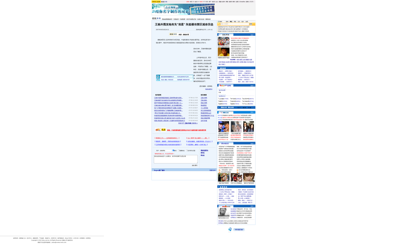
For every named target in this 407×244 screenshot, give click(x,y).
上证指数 (221, 99)
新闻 (188, 1)
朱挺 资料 (204, 103)
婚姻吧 (233, 104)
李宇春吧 (233, 99)
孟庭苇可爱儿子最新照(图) (244, 163)
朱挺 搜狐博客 (205, 118)
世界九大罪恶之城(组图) (243, 159)
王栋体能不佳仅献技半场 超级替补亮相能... (168, 100)
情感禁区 (204, 105)
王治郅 (227, 62)
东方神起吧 (246, 101)
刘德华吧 (233, 101)
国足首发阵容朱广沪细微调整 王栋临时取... (168, 110)
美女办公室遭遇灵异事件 (226, 161)
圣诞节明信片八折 (223, 139)
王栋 (219, 92)
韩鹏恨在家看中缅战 (223, 58)
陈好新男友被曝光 (248, 139)
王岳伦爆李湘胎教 (226, 172)
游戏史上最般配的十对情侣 (244, 168)
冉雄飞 (233, 49)
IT (204, 1)
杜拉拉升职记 (237, 115)
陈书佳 (233, 53)
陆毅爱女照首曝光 (248, 137)
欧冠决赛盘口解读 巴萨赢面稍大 (240, 38)
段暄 (232, 40)
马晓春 (233, 57)
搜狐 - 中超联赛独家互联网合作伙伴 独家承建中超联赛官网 (186, 130)
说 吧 (229, 85)
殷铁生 (234, 62)
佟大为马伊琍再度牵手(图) (244, 148)
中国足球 (176, 19)
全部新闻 (82, 238)
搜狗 (247, 1)
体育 (191, 1)
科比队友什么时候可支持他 (243, 46)
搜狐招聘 (35, 238)
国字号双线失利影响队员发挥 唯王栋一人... (168, 103)
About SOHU (68, 238)
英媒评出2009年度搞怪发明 (244, 211)
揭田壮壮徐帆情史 (224, 133)
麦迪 (245, 62)
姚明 (241, 59)
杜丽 (250, 59)
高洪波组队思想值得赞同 (242, 44)
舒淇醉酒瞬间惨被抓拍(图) (244, 155)
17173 (251, 1)
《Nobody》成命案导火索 (226, 163)
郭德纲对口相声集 (227, 115)
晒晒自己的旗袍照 (229, 223)
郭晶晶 (223, 62)
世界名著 (235, 117)
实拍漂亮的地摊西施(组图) (244, 157)
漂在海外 (220, 221)
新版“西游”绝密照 (224, 183)
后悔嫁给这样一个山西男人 (244, 215)
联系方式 (53, 238)
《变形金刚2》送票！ (227, 170)
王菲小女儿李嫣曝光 (236, 183)
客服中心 (47, 238)
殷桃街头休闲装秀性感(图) (226, 151)
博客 (227, 1)
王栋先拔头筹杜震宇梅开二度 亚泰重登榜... (168, 105)
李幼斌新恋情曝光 (248, 135)
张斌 (232, 55)
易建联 (247, 59)
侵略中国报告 (245, 31)
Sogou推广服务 (159, 170)
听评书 (220, 115)
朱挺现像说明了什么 (207, 115)
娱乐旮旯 (233, 213)
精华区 (203, 152)
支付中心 (29, 238)
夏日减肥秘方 (237, 29)
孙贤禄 (233, 44)
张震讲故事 (244, 115)
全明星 (241, 62)
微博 (230, 1)
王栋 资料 (204, 98)
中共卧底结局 (231, 31)
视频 (220, 1)
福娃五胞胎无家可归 (223, 47)
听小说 (220, 117)
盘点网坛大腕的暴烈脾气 (226, 159)
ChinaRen (242, 1)
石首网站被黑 (221, 29)
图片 (243, 21)
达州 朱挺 (204, 120)
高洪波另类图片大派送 (240, 42)
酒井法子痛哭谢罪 (249, 183)
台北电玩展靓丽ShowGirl (226, 168)
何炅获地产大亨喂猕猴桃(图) (227, 146)
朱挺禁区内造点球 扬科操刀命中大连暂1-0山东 (169, 118)
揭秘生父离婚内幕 (248, 133)
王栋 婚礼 (204, 100)
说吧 (237, 1)
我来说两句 (199, 29)
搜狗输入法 (22, 238)
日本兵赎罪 (246, 27)
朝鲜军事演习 (239, 27)
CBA (220, 62)
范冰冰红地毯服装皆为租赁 (226, 153)
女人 (217, 1)
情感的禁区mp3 (206, 113)
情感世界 (233, 215)
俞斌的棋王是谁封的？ (241, 57)
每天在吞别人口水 (224, 218)
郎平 (238, 62)
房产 (210, 1)
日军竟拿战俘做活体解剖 (226, 157)
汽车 (206, 1)
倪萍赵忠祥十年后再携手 (244, 151)
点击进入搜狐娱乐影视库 (244, 165)
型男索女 (233, 217)
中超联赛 (182, 19)
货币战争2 (248, 117)
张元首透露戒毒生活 (244, 170)
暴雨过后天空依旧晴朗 (241, 223)
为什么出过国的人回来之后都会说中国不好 (236, 221)
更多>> (253, 35)
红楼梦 (249, 115)
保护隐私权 (60, 238)
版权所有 (70, 240)
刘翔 (231, 62)
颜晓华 (233, 46)
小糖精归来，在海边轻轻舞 (244, 217)
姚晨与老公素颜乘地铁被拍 (226, 155)
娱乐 (196, 1)
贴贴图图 (233, 211)
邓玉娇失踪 (231, 27)
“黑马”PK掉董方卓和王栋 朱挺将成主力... (167, 113)
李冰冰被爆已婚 (236, 133)
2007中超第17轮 (191, 19)
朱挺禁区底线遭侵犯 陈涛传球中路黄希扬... (168, 115)
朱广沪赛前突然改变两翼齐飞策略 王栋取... (168, 108)
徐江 (232, 42)
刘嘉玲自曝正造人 (236, 139)
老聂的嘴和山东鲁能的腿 (242, 49)
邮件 (223, 1)
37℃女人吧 (246, 104)
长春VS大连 (200, 19)
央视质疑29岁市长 (223, 27)
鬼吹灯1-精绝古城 (227, 117)
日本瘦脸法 (245, 29)
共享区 (220, 119)
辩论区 (203, 155)
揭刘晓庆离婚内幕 (236, 135)
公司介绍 (75, 238)
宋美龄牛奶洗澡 (222, 31)
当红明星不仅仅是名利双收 (244, 213)
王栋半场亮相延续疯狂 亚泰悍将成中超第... (168, 98)
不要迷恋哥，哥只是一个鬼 (244, 209)
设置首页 (15, 238)
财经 (201, 1)
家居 (213, 1)
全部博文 (88, 238)
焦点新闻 (233, 209)
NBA (238, 59)
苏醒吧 (221, 101)
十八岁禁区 (204, 108)
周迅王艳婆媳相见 (236, 137)
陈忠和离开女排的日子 (240, 51)
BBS (234, 1)
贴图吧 (221, 104)
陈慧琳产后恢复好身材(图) (226, 148)
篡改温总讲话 (229, 29)
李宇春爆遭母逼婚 (223, 137)
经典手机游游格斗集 (238, 119)
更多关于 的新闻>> (188, 123)
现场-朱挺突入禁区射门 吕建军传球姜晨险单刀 (169, 120)
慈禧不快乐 (238, 31)
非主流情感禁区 (206, 110)
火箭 (244, 59)
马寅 (232, 51)
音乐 (239, 21)
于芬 (248, 62)
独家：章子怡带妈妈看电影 (244, 146)
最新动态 (208, 19)
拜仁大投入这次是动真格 (241, 40)
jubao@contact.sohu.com (59, 242)
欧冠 (250, 62)
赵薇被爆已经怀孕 (223, 135)
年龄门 (223, 64)
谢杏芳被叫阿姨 (239, 53)
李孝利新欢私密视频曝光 (244, 161)
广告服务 (41, 238)
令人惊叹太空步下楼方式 (246, 172)
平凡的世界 (241, 117)
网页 (231, 21)
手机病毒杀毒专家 (227, 119)
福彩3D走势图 (249, 119)
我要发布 (212, 170)
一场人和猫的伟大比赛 (240, 55)
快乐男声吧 (246, 99)
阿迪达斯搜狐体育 (167, 19)
